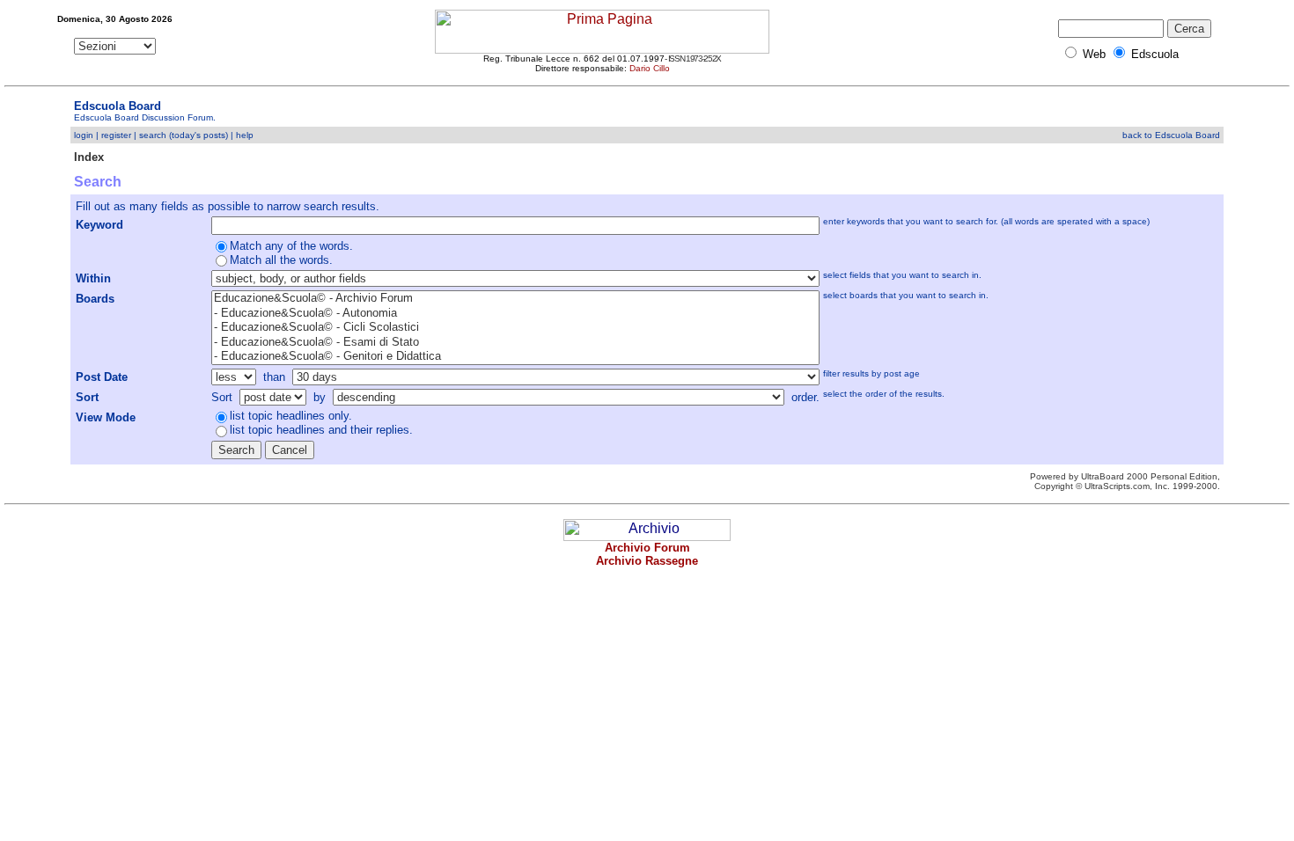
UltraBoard (1102, 476)
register (116, 135)
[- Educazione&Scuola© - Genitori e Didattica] (515, 356)
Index (89, 157)
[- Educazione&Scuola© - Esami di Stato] (515, 342)
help (245, 135)
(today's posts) (198, 135)
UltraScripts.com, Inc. (1127, 486)
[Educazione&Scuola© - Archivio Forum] (515, 298)
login (83, 135)
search (152, 135)
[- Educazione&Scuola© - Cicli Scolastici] (515, 327)
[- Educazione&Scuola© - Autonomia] (515, 313)
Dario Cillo (649, 68)
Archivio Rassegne (647, 560)
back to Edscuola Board (1171, 135)
